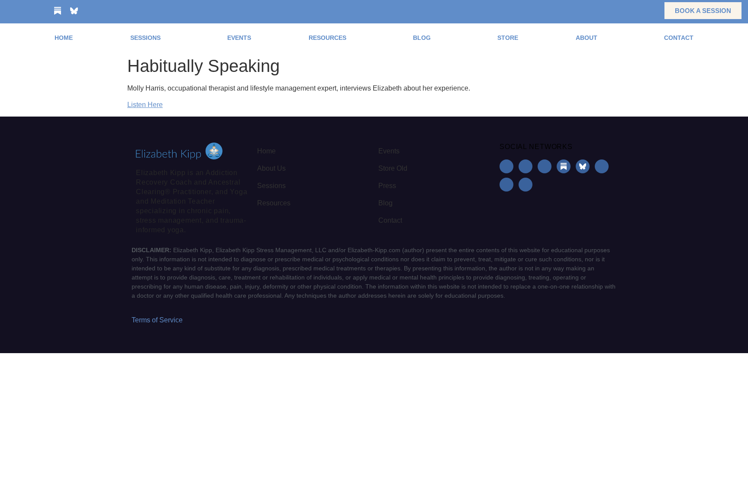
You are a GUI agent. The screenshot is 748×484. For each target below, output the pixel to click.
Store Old (392, 168)
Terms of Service (157, 320)
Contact (678, 37)
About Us (271, 168)
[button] (644, 10)
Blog (422, 37)
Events (239, 37)
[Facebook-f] (8, 11)
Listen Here (145, 104)
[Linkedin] (41, 11)
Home (64, 37)
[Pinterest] (107, 11)
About (586, 37)
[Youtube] (90, 11)
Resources (327, 37)
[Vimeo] (123, 11)
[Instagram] (25, 11)
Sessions (145, 37)
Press (387, 185)
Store (507, 37)
